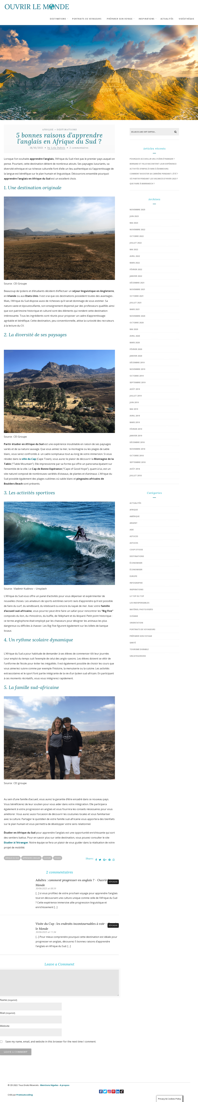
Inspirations (147, 19)
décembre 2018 (137, 442)
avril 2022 (135, 256)
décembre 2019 (137, 362)
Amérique (135, 516)
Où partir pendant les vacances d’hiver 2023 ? (154, 178)
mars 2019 (135, 422)
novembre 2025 (137, 209)
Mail (7, 1013)
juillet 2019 (136, 395)
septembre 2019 (137, 382)
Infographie (136, 583)
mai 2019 (134, 409)
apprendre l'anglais (31, 858)
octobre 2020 (137, 322)
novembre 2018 (137, 449)
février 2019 (136, 429)
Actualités (167, 19)
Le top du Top (137, 596)
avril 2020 (135, 336)
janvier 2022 (136, 276)
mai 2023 (134, 223)
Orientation (136, 622)
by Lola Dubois (56, 147)
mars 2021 (135, 309)
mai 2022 (134, 249)
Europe (133, 576)
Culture (47, 858)
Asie (132, 529)
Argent (133, 523)
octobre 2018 (137, 455)
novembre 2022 (137, 229)
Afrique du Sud (12, 858)
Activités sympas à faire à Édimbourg (149, 168)
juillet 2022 (136, 243)
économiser (136, 563)
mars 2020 (135, 342)
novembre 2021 (137, 289)
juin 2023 (134, 216)
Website (4, 1026)
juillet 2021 (136, 302)
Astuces (134, 536)
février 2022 (136, 269)
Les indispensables (139, 602)
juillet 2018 (136, 475)
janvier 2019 (136, 435)
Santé (133, 642)
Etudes (58, 858)
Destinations (58, 19)
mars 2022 (135, 262)
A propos (64, 1085)
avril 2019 (135, 415)
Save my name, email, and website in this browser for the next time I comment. (50, 1041)
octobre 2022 (137, 236)
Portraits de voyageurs (86, 19)
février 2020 (136, 349)
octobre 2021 (137, 296)
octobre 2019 (137, 375)
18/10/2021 (36, 147)
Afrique (48, 129)
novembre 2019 (137, 369)
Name (8, 1000)
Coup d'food (136, 549)
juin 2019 (134, 402)
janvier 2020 (136, 356)
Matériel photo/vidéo (141, 609)
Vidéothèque (186, 19)
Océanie (134, 616)
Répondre (113, 882)
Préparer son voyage (120, 19)
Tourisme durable (139, 649)
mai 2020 (134, 329)
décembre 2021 (137, 282)
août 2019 (135, 389)
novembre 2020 (137, 316)
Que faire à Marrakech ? (142, 183)
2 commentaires (79, 147)
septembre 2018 (137, 462)
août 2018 (135, 469)
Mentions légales (49, 1085)
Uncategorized (138, 656)
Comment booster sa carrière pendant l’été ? (154, 173)
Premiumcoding (24, 1094)
